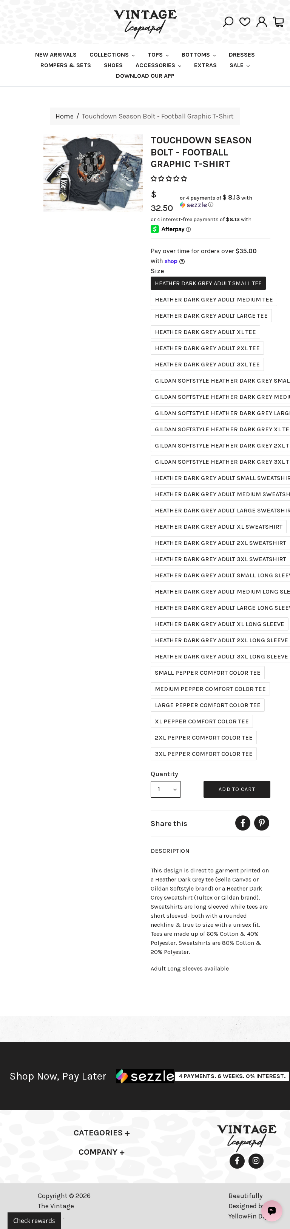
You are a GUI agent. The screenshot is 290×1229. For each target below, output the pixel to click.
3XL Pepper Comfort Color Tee (204, 753)
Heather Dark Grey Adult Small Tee (208, 283)
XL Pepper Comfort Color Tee (202, 721)
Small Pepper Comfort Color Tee (208, 672)
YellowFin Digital (253, 1216)
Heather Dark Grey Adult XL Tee (205, 331)
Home (65, 116)
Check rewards (34, 1221)
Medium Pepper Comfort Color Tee (210, 688)
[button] (169, 178)
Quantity (164, 774)
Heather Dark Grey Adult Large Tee (211, 315)
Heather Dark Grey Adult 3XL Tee (207, 364)
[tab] (101, 1133)
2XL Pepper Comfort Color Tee (204, 737)
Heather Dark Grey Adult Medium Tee (214, 299)
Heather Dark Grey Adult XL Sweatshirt (218, 526)
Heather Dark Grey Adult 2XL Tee (207, 348)
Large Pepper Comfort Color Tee (208, 705)
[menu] (166, 789)
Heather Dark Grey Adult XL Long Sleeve (219, 624)
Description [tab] (170, 850)
